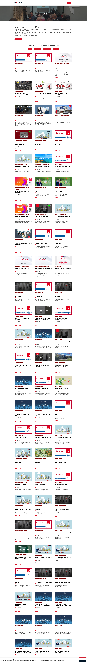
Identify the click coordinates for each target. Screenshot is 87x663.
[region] (43, 660)
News (40, 164)
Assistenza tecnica (57, 2)
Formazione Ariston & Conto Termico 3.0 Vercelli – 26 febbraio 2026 (22, 534)
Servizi (35, 2)
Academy (41, 2)
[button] (18, 39)
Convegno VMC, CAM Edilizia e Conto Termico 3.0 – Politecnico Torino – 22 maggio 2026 (23, 243)
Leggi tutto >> (18, 73)
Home (27, 2)
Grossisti (59, 63)
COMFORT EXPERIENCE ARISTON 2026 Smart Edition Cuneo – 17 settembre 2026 (62, 67)
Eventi (56, 63)
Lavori (51, 2)
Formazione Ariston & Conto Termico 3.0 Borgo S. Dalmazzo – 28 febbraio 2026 (63, 509)
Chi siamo (31, 2)
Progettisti (66, 63)
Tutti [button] (30, 48)
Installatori (21, 63)
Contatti (64, 2)
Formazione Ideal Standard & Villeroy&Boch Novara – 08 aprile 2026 (23, 414)
